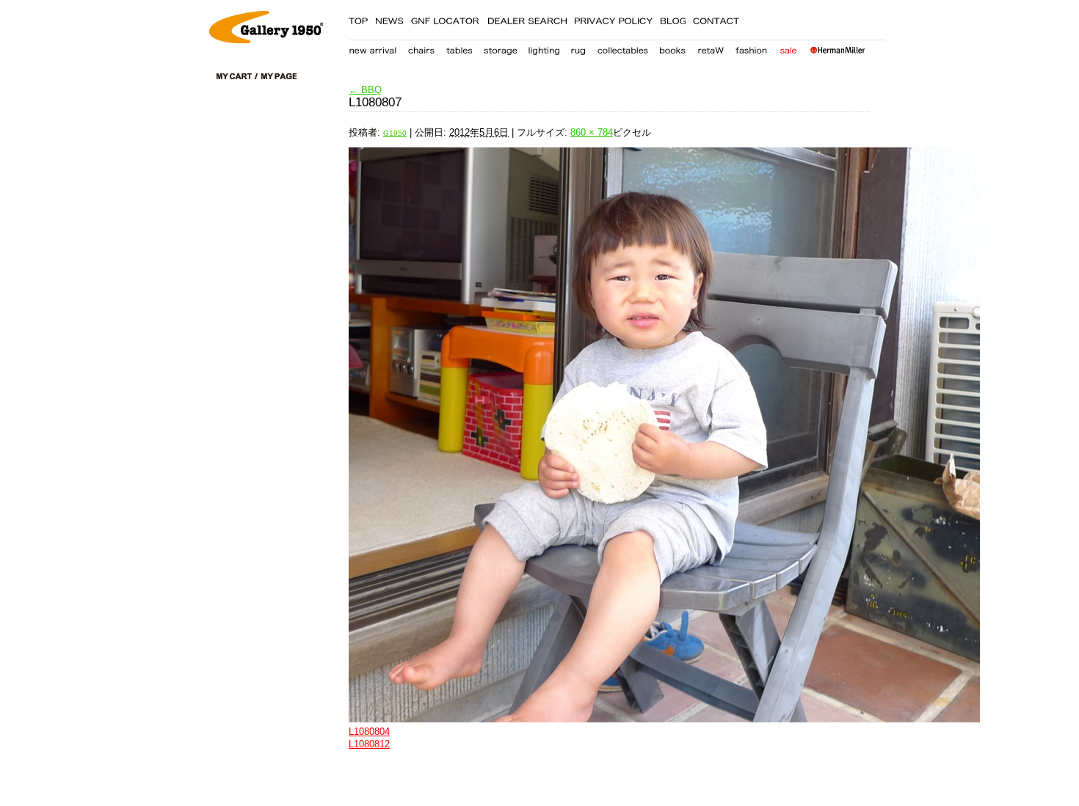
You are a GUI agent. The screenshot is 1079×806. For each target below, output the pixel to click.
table (459, 47)
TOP (358, 18)
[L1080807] (598, 434)
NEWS (389, 18)
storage (500, 47)
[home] (266, 39)
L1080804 (369, 731)
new (373, 47)
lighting (543, 47)
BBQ (365, 89)
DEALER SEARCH (527, 18)
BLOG (673, 18)
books (672, 47)
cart (237, 76)
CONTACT (716, 18)
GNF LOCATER (445, 18)
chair (421, 47)
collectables (622, 47)
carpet (578, 47)
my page (279, 76)
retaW (710, 47)
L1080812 (369, 744)
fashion (751, 47)
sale (788, 47)
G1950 (395, 133)
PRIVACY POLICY (613, 18)
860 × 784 (591, 132)
